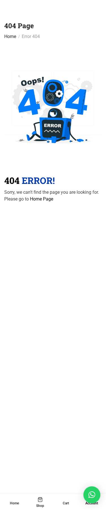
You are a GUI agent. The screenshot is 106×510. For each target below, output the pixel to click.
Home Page (41, 199)
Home (10, 36)
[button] (91, 494)
